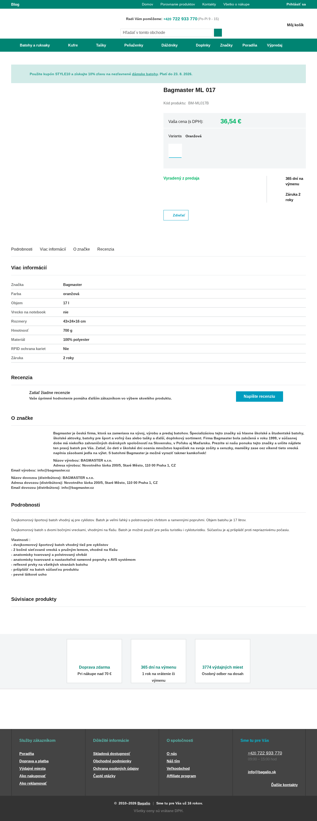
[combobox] (166, 33)
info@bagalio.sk (262, 772)
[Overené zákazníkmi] (101, 720)
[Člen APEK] (27, 720)
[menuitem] (30, 45)
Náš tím (173, 761)
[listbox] (234, 151)
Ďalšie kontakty (284, 785)
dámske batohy (145, 74)
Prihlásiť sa (296, 4)
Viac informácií (53, 249)
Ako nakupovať (32, 776)
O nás (172, 753)
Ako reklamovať (33, 783)
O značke (81, 249)
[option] (175, 150)
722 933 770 (180, 18)
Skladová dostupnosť (111, 753)
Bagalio (143, 803)
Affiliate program (181, 776)
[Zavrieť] (302, 68)
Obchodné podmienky (112, 761)
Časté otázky (104, 776)
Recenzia (105, 249)
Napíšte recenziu (259, 396)
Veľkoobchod (178, 768)
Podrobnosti (21, 249)
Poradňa (26, 753)
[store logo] (42, 24)
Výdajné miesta (32, 768)
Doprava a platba (34, 761)
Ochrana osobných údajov (116, 768)
